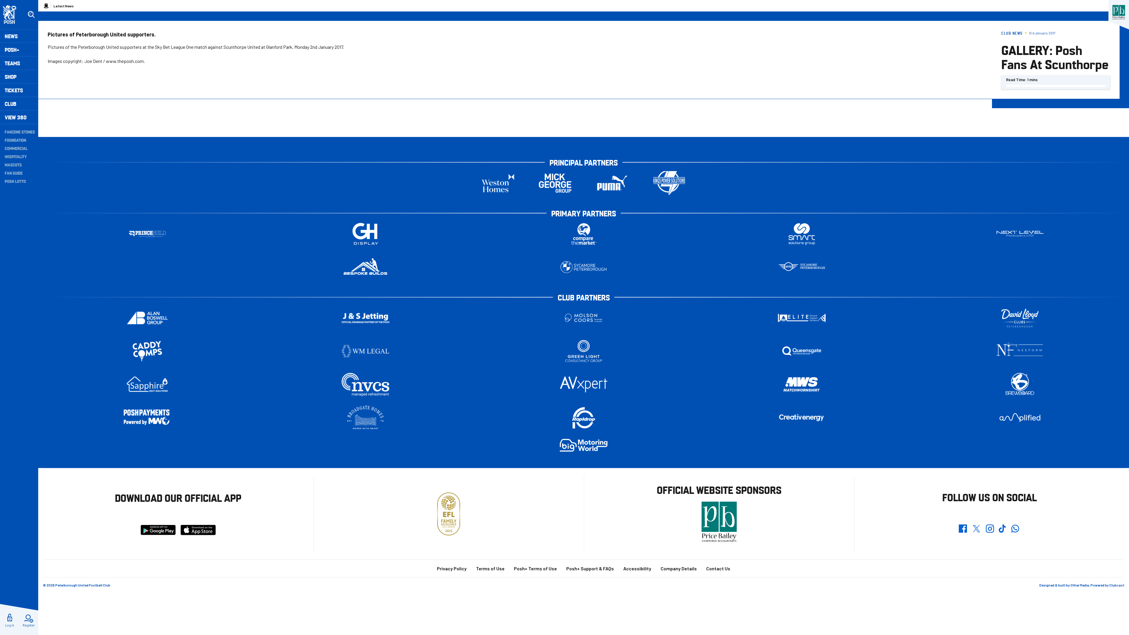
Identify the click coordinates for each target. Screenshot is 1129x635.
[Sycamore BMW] (583, 267)
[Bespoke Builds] (365, 267)
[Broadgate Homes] (365, 418)
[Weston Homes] (498, 183)
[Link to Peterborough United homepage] (12, 14)
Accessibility (637, 568)
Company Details (679, 568)
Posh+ (12, 49)
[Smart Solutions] (802, 234)
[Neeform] (1020, 351)
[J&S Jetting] (365, 318)
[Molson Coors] (583, 318)
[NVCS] (365, 384)
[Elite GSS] (802, 318)
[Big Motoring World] (583, 445)
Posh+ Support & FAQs (590, 568)
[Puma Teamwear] (612, 183)
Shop (10, 76)
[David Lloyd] (1020, 318)
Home (46, 6)
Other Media (1079, 585)
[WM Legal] (365, 351)
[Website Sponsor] (1118, 12)
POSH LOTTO (15, 181)
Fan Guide (14, 173)
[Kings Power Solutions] (669, 183)
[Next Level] (1020, 234)
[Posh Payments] (147, 417)
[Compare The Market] (583, 234)
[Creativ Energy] (802, 418)
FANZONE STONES (20, 132)
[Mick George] (555, 183)
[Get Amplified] (1020, 417)
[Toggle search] (31, 15)
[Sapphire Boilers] (147, 384)
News (11, 36)
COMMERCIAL (16, 148)
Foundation (15, 140)
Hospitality (16, 156)
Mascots (13, 165)
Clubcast (1116, 585)
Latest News (64, 6)
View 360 (15, 117)
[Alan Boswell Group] (147, 318)
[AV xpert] (583, 384)
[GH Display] (365, 234)
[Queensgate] (802, 351)
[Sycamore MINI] (802, 267)
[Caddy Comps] (147, 351)
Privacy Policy (452, 568)
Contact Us (718, 568)
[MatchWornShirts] (802, 384)
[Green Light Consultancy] (583, 351)
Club (10, 103)
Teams (12, 63)
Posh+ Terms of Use (535, 568)
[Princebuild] (147, 234)
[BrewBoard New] (1020, 384)
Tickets (14, 90)
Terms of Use (490, 568)
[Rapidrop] (583, 418)
